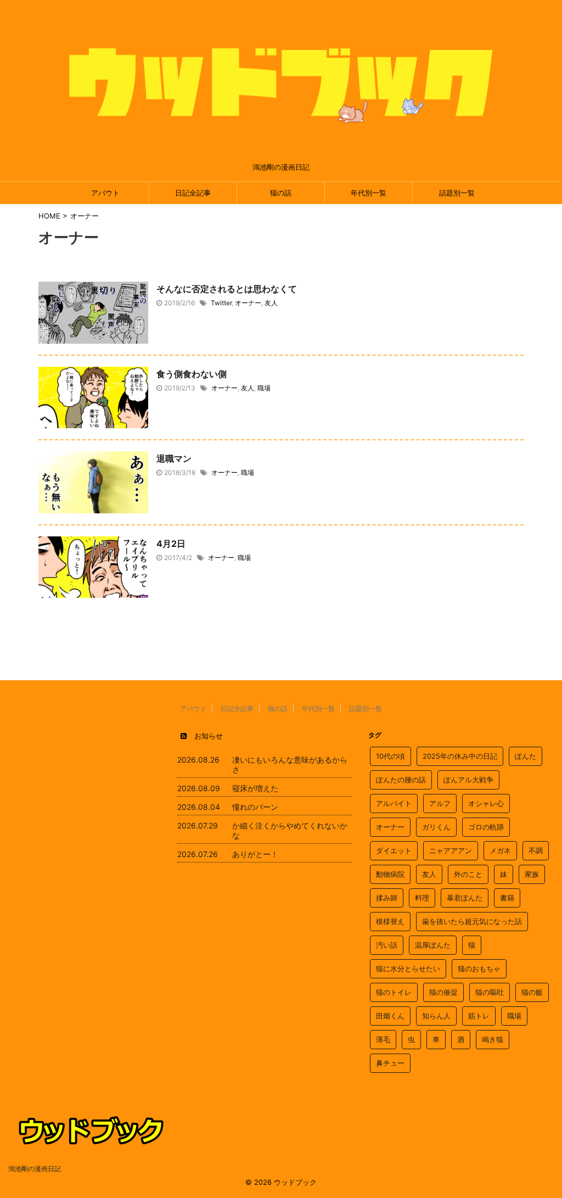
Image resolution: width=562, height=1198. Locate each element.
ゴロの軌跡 (486, 826)
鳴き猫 (492, 1039)
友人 (271, 303)
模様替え (390, 921)
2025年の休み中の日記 (460, 756)
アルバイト (394, 803)
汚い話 (386, 945)
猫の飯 (532, 992)
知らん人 (436, 1015)
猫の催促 (443, 992)
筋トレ (479, 1015)
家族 (532, 874)
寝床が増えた (255, 788)
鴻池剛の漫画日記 (34, 1169)
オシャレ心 (486, 803)
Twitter (221, 303)
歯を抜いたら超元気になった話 (472, 921)
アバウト (105, 192)
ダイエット (394, 850)
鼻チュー (390, 1063)
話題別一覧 (457, 192)
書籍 (507, 897)
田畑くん (390, 1015)
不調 (536, 850)
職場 (264, 388)
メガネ (500, 850)
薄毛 (383, 1039)
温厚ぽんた (433, 945)
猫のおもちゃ (479, 968)
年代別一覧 (368, 192)
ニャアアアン (450, 850)
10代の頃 (390, 756)
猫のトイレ (394, 992)
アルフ (440, 803)
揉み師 (386, 897)
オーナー (248, 303)
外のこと (468, 874)
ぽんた (525, 756)
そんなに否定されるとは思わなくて (226, 288)
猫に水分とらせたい (408, 968)
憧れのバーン (255, 806)
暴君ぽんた (464, 897)
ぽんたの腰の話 (401, 779)
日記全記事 (193, 192)
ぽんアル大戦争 (468, 779)
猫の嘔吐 (489, 992)
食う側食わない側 (191, 373)
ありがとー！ (255, 854)
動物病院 (390, 874)
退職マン (174, 458)
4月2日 (171, 543)
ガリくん (436, 826)
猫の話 (280, 192)
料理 (422, 897)
